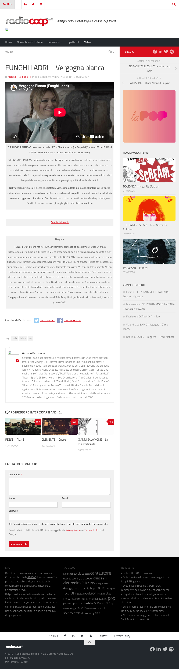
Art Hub (7, 4)
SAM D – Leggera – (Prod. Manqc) (155, 336)
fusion (97, 583)
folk (84, 583)
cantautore (100, 573)
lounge (100, 594)
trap (97, 613)
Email (65, 498)
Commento (15, 474)
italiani (23, 338)
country (76, 578)
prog (75, 603)
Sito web (13, 510)
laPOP (92, 593)
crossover (87, 578)
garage (104, 583)
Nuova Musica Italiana (30, 42)
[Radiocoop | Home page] (29, 21)
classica (67, 578)
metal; (107, 593)
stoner (84, 613)
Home (8, 42)
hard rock (79, 588)
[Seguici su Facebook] (155, 51)
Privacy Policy (73, 530)
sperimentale (71, 613)
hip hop (90, 588)
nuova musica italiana (94, 598)
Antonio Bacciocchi (19, 77)
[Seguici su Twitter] (166, 51)
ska (97, 608)
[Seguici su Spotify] (172, 51)
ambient (67, 573)
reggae (73, 608)
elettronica (72, 582)
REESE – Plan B (15, 439)
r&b (103, 603)
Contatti (103, 636)
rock (82, 608)
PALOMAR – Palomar (136, 268)
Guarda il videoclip (60, 222)
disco (105, 579)
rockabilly (90, 608)
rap (30, 338)
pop (111, 598)
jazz (80, 593)
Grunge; (68, 588)
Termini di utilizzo (93, 530)
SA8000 (31, 577)
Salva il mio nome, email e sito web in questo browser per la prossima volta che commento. (60, 524)
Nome (13, 498)
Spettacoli (73, 42)
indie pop (110, 588)
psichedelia (86, 603)
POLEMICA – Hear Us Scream (141, 186)
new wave (71, 598)
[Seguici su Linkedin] (160, 51)
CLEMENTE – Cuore (54, 439)
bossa (87, 574)
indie (15, 338)
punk (97, 603)
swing (91, 613)
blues (81, 573)
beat (74, 573)
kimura (86, 594)
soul (102, 608)
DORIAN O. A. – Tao (149, 316)
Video (87, 42)
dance (97, 578)
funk (91, 583)
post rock (68, 603)
